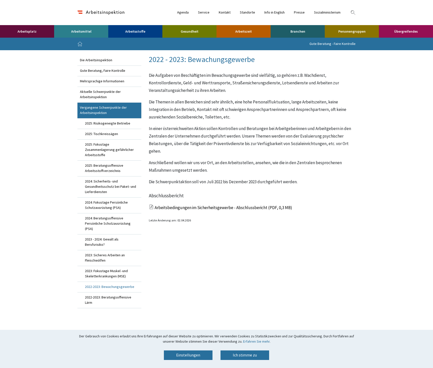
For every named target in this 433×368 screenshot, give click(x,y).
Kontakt (225, 12)
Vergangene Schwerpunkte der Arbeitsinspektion (103, 110)
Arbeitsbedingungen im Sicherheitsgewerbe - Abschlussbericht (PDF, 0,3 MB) (223, 208)
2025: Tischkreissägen (101, 134)
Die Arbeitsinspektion (96, 60)
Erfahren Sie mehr (256, 341)
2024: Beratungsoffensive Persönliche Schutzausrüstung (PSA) (108, 223)
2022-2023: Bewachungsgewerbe (109, 287)
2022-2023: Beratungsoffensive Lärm (108, 300)
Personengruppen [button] (352, 31)
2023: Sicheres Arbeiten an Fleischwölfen (105, 258)
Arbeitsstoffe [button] (135, 31)
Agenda (183, 12)
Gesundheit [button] (189, 31)
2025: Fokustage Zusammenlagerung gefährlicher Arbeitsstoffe (109, 149)
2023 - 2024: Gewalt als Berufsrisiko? (102, 242)
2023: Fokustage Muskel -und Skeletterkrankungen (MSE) (106, 274)
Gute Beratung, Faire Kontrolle (102, 71)
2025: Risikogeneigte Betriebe (107, 123)
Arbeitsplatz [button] (27, 31)
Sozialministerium (327, 12)
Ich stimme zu (245, 355)
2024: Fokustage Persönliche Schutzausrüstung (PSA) (106, 205)
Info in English (274, 12)
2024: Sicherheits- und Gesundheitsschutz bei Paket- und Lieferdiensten (110, 186)
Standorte (247, 12)
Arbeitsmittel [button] (81, 31)
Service (203, 12)
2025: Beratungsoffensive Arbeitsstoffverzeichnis (104, 168)
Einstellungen (188, 355)
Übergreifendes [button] (406, 31)
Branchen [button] (297, 31)
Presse (299, 12)
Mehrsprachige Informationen (102, 81)
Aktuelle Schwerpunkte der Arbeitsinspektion (100, 94)
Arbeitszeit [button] (243, 31)
